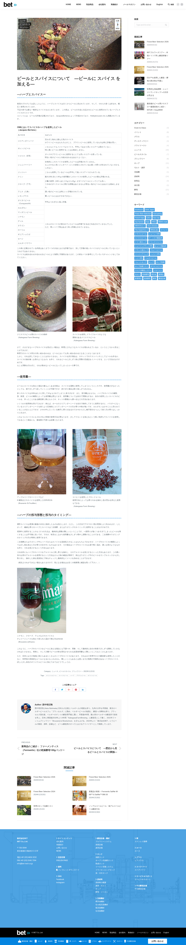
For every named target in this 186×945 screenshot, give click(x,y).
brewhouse (139, 210)
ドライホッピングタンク (105, 870)
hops (148, 222)
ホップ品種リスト (141, 266)
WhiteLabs (154, 230)
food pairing (157, 214)
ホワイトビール (92, 675)
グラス (94, 941)
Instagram (60, 882)
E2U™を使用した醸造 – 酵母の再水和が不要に (157, 79)
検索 (172, 4)
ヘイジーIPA (155, 254)
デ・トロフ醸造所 (155, 238)
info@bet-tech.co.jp (25, 864)
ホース (137, 851)
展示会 (153, 274)
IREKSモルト (140, 226)
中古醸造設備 (140, 889)
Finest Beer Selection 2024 (44, 791)
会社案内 (59, 841)
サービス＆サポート (143, 879)
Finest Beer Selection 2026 (44, 777)
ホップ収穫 (160, 262)
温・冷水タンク (102, 873)
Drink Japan (149, 210)
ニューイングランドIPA (143, 246)
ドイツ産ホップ (141, 242)
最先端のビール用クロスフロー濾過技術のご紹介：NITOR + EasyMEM (157, 107)
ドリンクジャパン (155, 242)
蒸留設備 (99, 845)
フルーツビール (156, 250)
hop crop (156, 218)
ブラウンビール (81, 675)
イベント (164, 230)
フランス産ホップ (141, 250)
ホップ (151, 262)
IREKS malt (162, 222)
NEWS (58, 851)
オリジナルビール (51, 675)
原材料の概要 (101, 882)
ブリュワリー (24, 27)
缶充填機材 (100, 911)
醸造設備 (162, 278)
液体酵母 (147, 278)
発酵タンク (100, 857)
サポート (119, 941)
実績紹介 (59, 845)
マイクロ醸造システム (143, 270)
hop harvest (139, 222)
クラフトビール (141, 234)
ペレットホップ (141, 262)
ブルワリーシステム (103, 841)
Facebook (60, 879)
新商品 (161, 274)
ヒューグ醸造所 (160, 246)
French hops (139, 218)
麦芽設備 (99, 848)
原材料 (50, 941)
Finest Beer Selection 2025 (100, 777)
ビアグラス (139, 860)
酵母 (154, 278)
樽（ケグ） (73, 941)
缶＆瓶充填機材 (102, 905)
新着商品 (138, 278)
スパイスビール (63, 675)
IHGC (154, 222)
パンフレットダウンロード (68, 870)
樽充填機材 (100, 901)
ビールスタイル (24, 24)
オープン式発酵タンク (104, 860)
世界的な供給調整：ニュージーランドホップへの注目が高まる (157, 92)
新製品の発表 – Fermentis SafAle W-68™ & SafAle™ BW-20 (103, 792)
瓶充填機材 (100, 908)
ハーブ (72, 675)
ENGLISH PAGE (62, 860)
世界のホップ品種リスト (43, 806)
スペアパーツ (106, 941)
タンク (40, 941)
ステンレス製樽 (141, 841)
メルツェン (158, 270)
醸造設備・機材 (27, 941)
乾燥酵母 (145, 274)
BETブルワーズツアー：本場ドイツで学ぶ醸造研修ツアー (157, 55)
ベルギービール (151, 258)
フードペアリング (141, 254)
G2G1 (149, 218)
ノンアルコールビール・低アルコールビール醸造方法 (105, 807)
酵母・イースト (102, 892)
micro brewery (152, 226)
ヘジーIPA (139, 258)
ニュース (22, 21)
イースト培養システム (104, 867)
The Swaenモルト (141, 230)
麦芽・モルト (101, 886)
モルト (137, 274)
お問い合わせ (61, 848)
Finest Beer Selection (143, 214)
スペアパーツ (140, 870)
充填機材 (61, 941)
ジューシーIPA (154, 234)
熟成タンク (100, 864)
